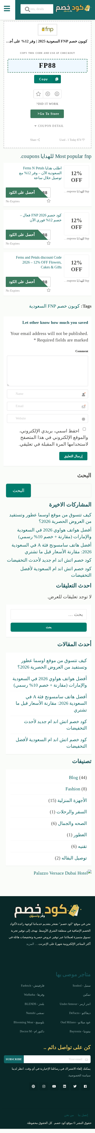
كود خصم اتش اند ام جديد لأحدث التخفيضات (49, 560)
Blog (73, 777)
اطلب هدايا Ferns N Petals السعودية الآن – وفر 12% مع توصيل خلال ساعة (40, 173)
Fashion (72, 788)
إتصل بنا (83, 1115)
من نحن (69, 1115)
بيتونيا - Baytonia (80, 1031)
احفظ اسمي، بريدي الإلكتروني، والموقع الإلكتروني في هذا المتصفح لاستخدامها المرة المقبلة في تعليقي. (53, 437)
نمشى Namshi (35, 1013)
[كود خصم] (73, 7)
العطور (80, 834)
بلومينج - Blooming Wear (29, 1022)
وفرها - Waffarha (34, 994)
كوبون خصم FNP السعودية (54, 306)
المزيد (30, 944)
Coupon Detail (51, 126)
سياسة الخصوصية (79, 1075)
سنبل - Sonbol (82, 985)
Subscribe (14, 1059)
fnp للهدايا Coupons (77, 191)
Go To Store (49, 114)
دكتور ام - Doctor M (32, 1031)
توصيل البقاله (74, 857)
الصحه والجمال (72, 823)
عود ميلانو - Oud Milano (76, 1022)
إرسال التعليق (73, 456)
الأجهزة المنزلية (72, 800)
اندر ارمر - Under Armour (75, 1004)
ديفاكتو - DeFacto (80, 1013)
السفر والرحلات (71, 811)
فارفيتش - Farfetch (32, 985)
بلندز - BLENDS (34, 1004)
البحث (84, 475)
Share (33, 140)
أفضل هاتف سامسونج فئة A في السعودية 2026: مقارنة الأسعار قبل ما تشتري (51, 703)
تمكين (87, 994)
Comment (81, 351)
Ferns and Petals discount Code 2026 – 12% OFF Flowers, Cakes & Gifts (39, 262)
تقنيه (82, 846)
